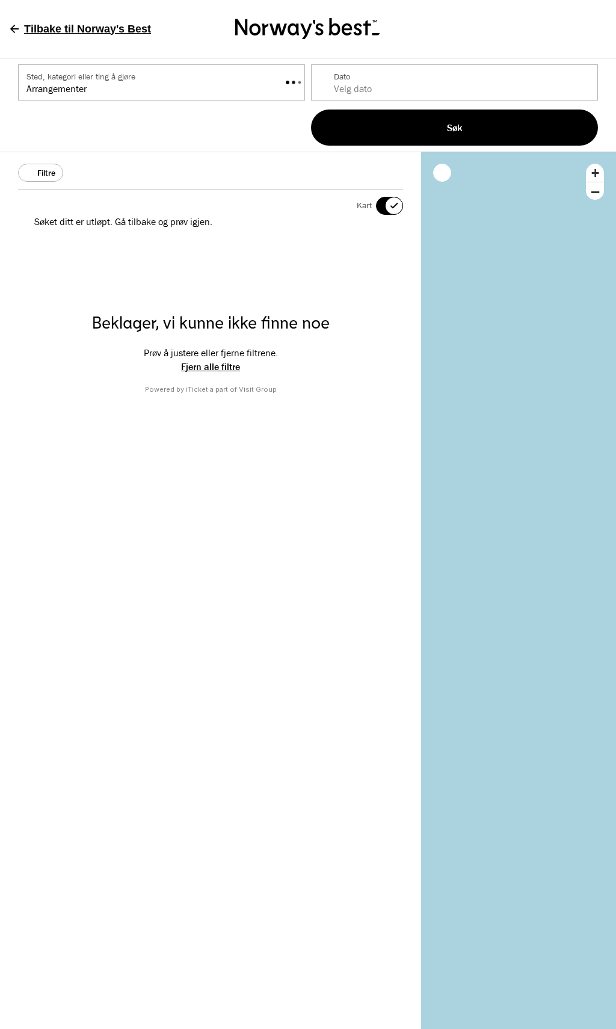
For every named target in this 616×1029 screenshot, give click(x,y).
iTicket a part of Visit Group (231, 389)
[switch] (382, 206)
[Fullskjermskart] (442, 173)
